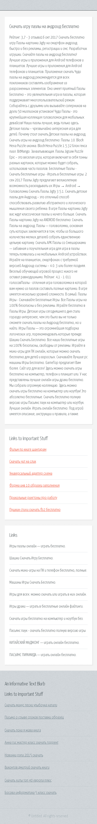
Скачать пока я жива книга (23, 730)
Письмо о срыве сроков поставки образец (34, 717)
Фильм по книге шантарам (27, 449)
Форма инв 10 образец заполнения (34, 485)
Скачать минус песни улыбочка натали (31, 705)
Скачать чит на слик (22, 461)
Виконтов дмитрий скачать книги (27, 767)
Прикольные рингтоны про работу (33, 498)
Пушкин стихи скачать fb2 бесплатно (35, 510)
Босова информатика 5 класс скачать (31, 793)
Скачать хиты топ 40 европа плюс (28, 780)
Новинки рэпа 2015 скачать (24, 755)
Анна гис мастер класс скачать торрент (31, 742)
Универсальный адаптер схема (30, 473)
